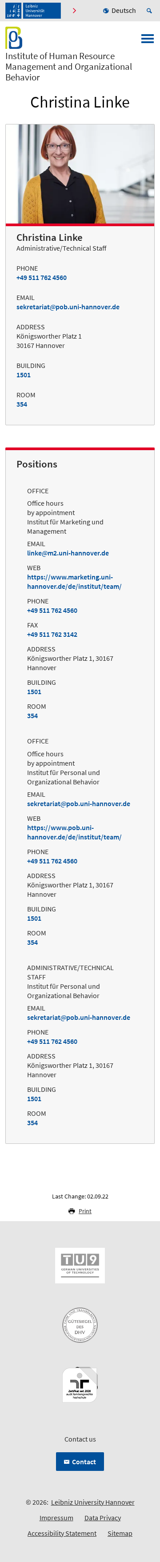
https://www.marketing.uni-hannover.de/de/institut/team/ (74, 581)
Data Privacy (102, 1517)
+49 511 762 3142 (52, 634)
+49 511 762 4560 (41, 277)
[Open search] (151, 11)
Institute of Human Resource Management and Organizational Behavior (68, 67)
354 (21, 403)
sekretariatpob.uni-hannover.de (68, 306)
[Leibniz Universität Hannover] (33, 11)
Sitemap (120, 1533)
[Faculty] (74, 11)
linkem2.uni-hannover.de (68, 552)
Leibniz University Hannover (93, 1502)
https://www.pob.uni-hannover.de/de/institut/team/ (74, 832)
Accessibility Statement (62, 1533)
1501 (23, 374)
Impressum (56, 1517)
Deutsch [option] (124, 10)
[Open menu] (147, 41)
